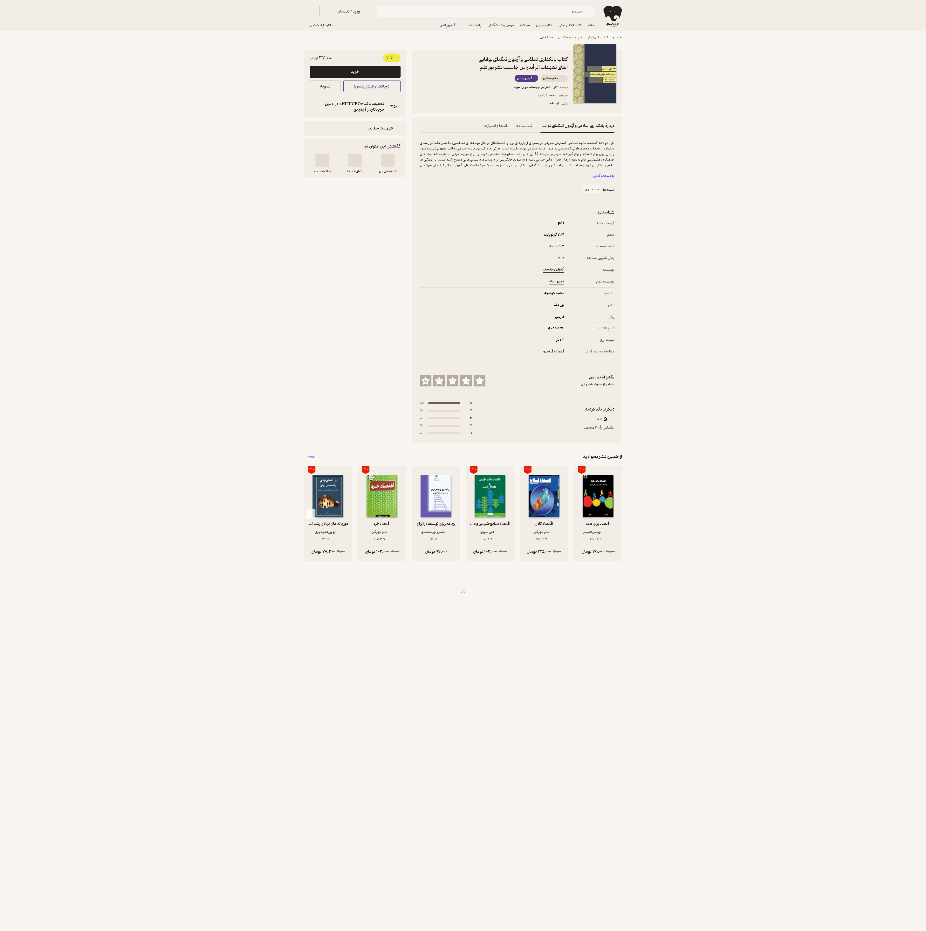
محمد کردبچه (547, 95)
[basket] (325, 11)
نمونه (325, 86)
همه (311, 456)
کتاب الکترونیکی (597, 37)
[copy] (314, 107)
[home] (612, 16)
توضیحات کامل (603, 176)
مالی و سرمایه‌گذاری (570, 37)
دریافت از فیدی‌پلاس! (371, 86)
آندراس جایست (540, 87)
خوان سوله (521, 87)
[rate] (479, 380)
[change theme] (309, 11)
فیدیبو (617, 37)
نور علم (554, 103)
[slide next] (310, 514)
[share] (457, 104)
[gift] (446, 104)
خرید (355, 72)
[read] (322, 160)
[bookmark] (434, 104)
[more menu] (423, 104)
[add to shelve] (388, 160)
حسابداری (546, 37)
